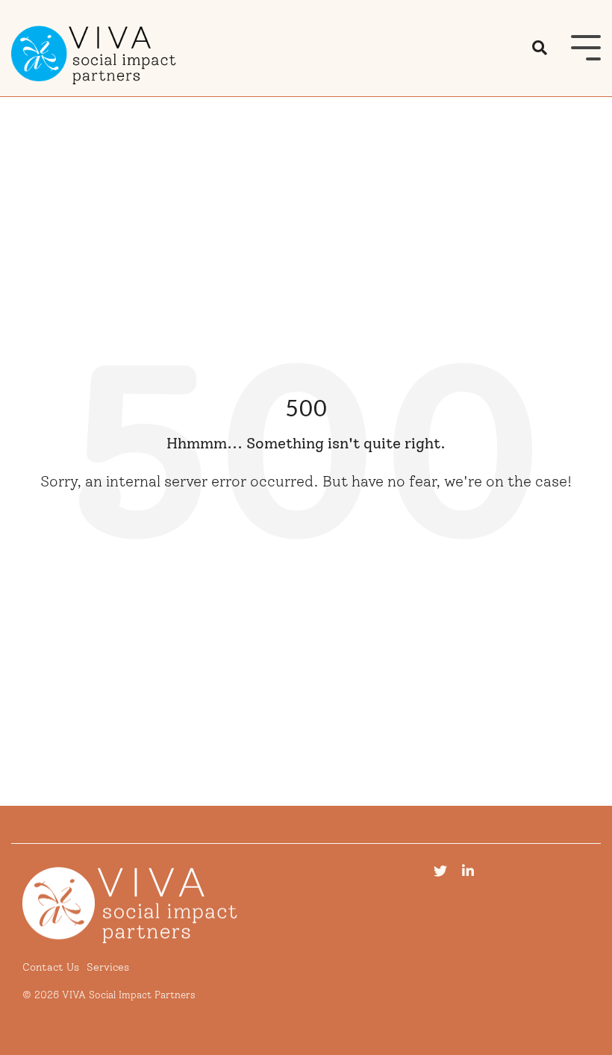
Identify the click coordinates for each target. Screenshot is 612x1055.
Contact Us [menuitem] (50, 967)
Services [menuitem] (108, 967)
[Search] (540, 48)
